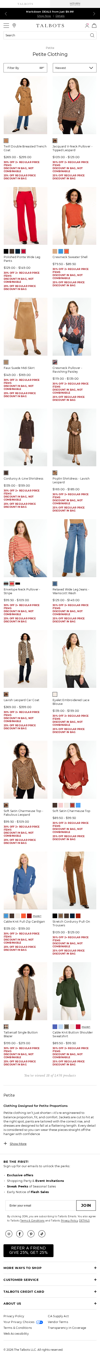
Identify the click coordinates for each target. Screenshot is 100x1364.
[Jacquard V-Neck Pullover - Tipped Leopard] (74, 105)
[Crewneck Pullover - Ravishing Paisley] (74, 327)
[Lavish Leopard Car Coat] (25, 659)
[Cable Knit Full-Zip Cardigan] (25, 881)
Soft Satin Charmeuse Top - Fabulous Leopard (23, 812)
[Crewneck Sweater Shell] (74, 216)
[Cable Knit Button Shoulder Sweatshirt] (74, 991)
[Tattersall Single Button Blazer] (25, 991)
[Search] (93, 35)
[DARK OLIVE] (66, 1026)
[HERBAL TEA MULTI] (6, 1026)
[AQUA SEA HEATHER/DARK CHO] (6, 583)
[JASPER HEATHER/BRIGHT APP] (55, 140)
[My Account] (87, 26)
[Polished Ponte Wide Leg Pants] (25, 216)
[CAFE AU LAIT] (6, 362)
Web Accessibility (16, 1333)
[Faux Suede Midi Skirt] (25, 327)
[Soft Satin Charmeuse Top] (74, 770)
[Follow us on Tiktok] (43, 1233)
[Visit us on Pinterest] (32, 1233)
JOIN (86, 1205)
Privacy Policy (69, 1220)
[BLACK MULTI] (55, 362)
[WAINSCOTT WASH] (55, 583)
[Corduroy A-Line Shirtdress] (25, 438)
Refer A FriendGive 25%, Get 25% (28, 1250)
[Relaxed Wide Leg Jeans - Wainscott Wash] (74, 548)
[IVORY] (55, 694)
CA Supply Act (58, 1316)
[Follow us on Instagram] (10, 1233)
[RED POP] (23, 251)
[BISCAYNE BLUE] (55, 1026)
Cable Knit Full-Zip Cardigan (24, 921)
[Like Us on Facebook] (21, 1233)
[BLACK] (6, 251)
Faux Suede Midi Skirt (19, 368)
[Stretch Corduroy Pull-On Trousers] (74, 881)
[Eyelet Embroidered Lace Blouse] (74, 659)
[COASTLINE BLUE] (60, 251)
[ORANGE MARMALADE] (66, 251)
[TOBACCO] (6, 140)
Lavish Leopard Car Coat (22, 700)
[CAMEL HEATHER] (55, 251)
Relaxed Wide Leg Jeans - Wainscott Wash (71, 591)
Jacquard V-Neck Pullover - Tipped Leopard (73, 148)
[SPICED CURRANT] (72, 805)
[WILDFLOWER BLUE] (78, 805)
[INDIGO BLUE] (17, 251)
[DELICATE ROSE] (60, 805)
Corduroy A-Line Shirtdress (23, 478)
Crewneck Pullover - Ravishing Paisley (67, 369)
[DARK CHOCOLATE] (12, 251)
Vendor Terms (58, 1322)
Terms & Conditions (32, 1220)
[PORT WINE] (29, 916)
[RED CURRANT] (78, 916)
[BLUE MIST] (60, 1026)
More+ (37, 915)
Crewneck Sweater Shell (70, 257)
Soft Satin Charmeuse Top (71, 811)
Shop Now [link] (44, 15)
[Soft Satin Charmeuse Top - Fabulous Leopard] (25, 770)
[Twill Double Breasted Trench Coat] (25, 105)
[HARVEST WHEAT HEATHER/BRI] (12, 583)
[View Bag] (94, 26)
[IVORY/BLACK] (17, 583)
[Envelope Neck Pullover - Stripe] (25, 548)
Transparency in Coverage (67, 1328)
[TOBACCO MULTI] (55, 473)
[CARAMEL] (60, 916)
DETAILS (84, 1220)
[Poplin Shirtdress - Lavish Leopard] (74, 438)
